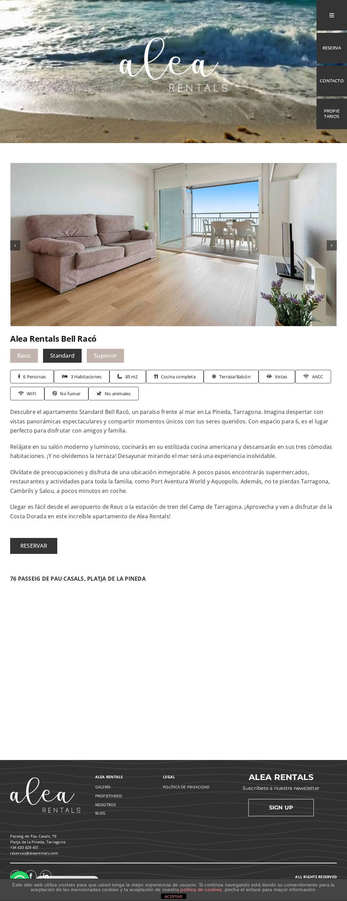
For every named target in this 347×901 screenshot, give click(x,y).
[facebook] (31, 876)
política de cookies (201, 889)
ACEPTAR (173, 897)
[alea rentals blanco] (173, 29)
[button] (15, 245)
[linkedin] (46, 876)
